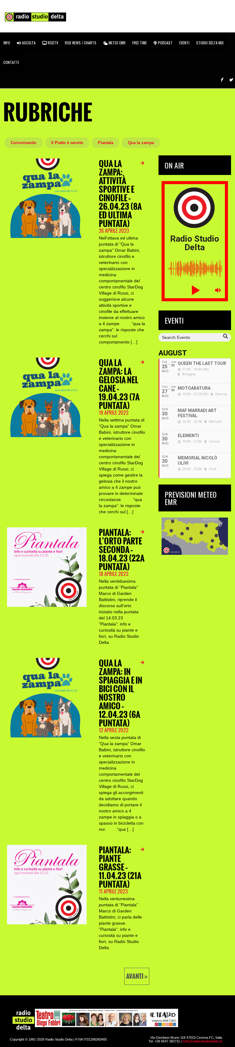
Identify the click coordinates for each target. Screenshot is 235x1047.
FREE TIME (139, 42)
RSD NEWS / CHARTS (80, 42)
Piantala (105, 142)
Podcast (165, 42)
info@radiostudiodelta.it (202, 1041)
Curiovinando (23, 142)
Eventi (184, 42)
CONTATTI (11, 62)
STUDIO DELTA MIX (210, 42)
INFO (6, 42)
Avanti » (136, 976)
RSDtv (52, 42)
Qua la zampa (141, 142)
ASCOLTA (28, 42)
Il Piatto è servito (67, 142)
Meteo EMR (116, 42)
